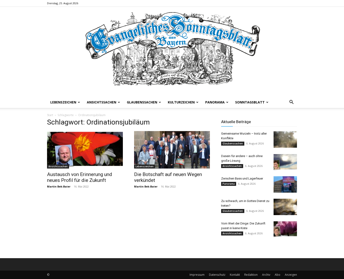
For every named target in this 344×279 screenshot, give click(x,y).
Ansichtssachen (101, 102)
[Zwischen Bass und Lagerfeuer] (285, 184)
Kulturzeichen (181, 102)
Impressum (197, 275)
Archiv (266, 275)
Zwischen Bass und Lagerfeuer (242, 178)
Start (50, 115)
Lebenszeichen (63, 102)
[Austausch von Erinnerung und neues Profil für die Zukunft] (85, 150)
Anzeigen (291, 275)
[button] (291, 102)
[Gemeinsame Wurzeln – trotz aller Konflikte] (285, 139)
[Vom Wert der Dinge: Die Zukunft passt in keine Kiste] (285, 229)
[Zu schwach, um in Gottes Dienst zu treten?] (285, 207)
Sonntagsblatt (250, 102)
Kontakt (235, 275)
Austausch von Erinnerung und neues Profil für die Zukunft (79, 177)
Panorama (215, 102)
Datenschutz (217, 275)
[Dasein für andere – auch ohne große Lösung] (285, 162)
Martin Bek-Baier (58, 186)
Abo (277, 275)
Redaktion (251, 275)
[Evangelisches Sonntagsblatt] (172, 52)
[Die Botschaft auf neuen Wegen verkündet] (172, 150)
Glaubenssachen (142, 102)
